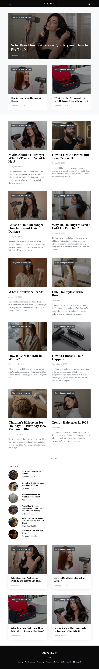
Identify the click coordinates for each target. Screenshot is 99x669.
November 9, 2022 (29, 488)
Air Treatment (30, 662)
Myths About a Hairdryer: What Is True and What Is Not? (27, 158)
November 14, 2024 (29, 536)
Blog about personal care (21, 17)
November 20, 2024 (29, 477)
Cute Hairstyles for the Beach (68, 293)
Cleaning (40, 662)
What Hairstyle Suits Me (25, 292)
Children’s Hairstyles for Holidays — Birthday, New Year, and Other (27, 426)
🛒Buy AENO (66, 662)
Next (55, 458)
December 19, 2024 (29, 526)
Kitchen (49, 662)
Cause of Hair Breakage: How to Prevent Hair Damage (25, 228)
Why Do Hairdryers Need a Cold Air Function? (71, 226)
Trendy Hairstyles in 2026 (70, 422)
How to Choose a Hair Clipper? (67, 357)
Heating (56, 662)
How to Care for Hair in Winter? (25, 357)
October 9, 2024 (28, 514)
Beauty (20, 662)
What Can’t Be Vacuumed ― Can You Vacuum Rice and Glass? (34, 520)
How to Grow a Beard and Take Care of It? (70, 156)
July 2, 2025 (26, 500)
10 (51, 458)
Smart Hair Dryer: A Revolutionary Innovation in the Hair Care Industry (33, 508)
